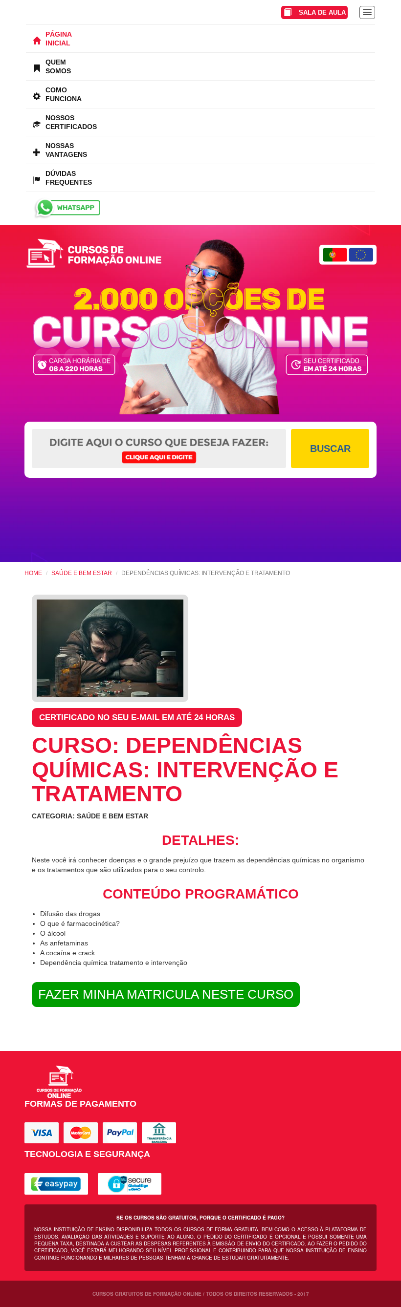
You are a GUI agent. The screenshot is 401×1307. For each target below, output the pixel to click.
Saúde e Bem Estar (81, 573)
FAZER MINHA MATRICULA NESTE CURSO (165, 994)
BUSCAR (330, 448)
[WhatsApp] (200, 208)
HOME (33, 573)
